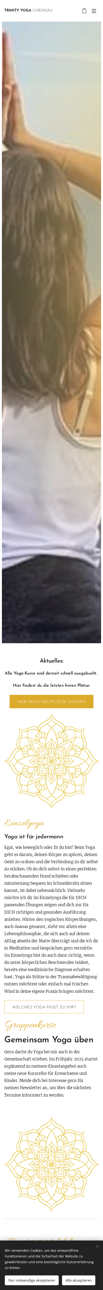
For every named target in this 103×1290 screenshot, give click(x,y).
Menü (94, 11)
